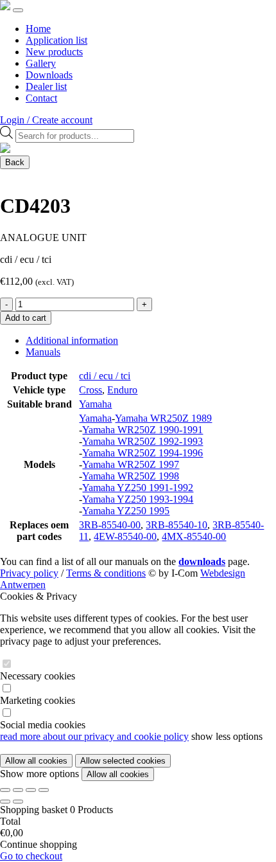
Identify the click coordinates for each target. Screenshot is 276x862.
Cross (90, 389)
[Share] (31, 790)
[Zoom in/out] (5, 790)
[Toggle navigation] (18, 10)
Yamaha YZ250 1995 (125, 510)
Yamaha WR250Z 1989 (163, 418)
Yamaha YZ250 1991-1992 (137, 487)
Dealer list (46, 86)
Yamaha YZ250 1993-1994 (137, 499)
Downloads (49, 74)
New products (54, 51)
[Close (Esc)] (44, 790)
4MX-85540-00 (194, 536)
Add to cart (25, 318)
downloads (201, 561)
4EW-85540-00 (125, 536)
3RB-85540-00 (110, 524)
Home (38, 28)
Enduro (122, 389)
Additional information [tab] (72, 340)
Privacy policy (29, 573)
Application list (56, 40)
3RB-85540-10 (176, 524)
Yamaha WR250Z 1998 (130, 476)
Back (14, 162)
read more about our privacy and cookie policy (94, 736)
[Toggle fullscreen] (18, 790)
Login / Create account (46, 119)
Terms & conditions (106, 573)
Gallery (41, 63)
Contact (41, 98)
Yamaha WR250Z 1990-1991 (142, 429)
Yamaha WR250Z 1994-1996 (142, 452)
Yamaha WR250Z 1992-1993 (142, 441)
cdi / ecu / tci (104, 375)
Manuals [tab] (43, 351)
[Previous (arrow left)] (5, 802)
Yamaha (95, 404)
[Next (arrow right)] (18, 802)
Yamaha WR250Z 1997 (130, 464)
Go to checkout (31, 855)
